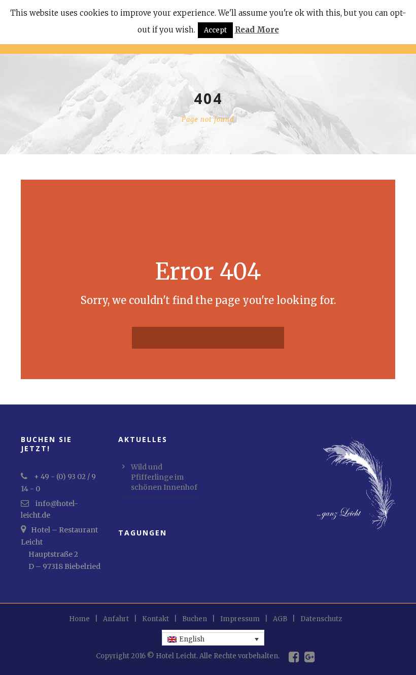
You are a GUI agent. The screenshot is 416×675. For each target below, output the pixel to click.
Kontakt (155, 619)
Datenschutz (321, 619)
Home (79, 619)
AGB (280, 619)
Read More (257, 30)
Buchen (194, 619)
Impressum (240, 619)
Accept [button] (215, 30)
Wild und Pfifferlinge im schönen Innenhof (164, 477)
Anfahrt (116, 619)
